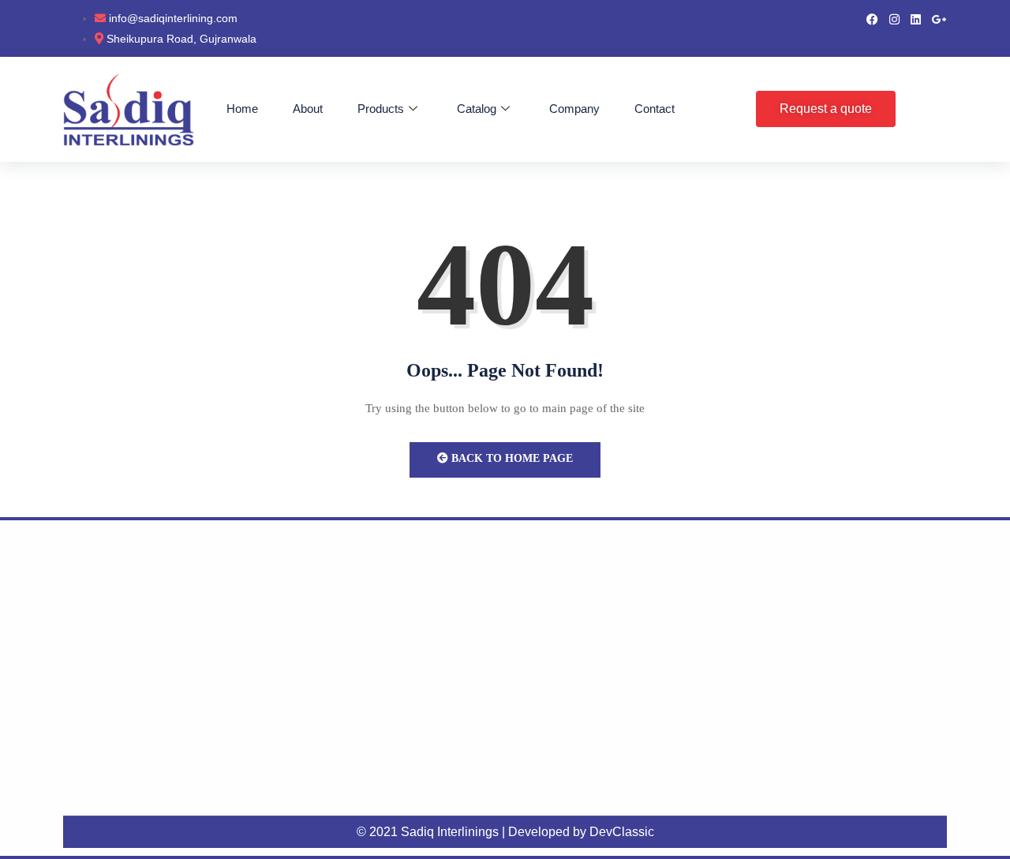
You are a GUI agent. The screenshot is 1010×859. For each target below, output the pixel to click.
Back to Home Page (510, 458)
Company (574, 108)
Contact (654, 108)
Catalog (476, 108)
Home (242, 108)
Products (380, 108)
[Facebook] (872, 18)
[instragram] (894, 18)
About (308, 108)
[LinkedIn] (916, 18)
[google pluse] (939, 18)
